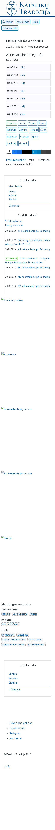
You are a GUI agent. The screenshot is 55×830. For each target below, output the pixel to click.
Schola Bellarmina (36, 644)
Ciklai (35, 21)
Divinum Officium (10, 624)
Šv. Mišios (7, 21)
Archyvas (15, 733)
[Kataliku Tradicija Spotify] (41, 28)
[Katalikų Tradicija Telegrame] (25, 707)
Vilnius (12, 191)
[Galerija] (27, 567)
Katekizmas (23, 21)
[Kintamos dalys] (8, 234)
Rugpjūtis (12, 136)
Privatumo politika (21, 723)
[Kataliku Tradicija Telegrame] (36, 28)
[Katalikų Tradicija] (37, 707)
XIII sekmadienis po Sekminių (34, 267)
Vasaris (32, 123)
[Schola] (11, 234)
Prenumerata (9, 28)
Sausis (22, 123)
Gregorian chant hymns (13, 644)
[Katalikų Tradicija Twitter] (19, 707)
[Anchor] (20, 59)
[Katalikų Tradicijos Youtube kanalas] (27, 503)
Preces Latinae (35, 639)
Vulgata (33, 613)
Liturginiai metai (14, 225)
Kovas (42, 123)
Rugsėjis (24, 136)
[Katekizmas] (23, 379)
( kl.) (22, 67)
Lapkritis (12, 143)
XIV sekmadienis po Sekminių (34, 276)
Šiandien (11, 123)
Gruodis (23, 143)
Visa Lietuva (15, 186)
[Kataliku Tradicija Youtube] (26, 28)
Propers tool (8, 634)
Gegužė (23, 129)
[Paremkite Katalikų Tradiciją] (27, 438)
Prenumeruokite (16, 160)
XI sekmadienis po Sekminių (34, 231)
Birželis (34, 129)
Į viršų (7, 766)
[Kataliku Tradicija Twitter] (31, 28)
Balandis (11, 129)
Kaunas (13, 195)
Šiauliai (12, 199)
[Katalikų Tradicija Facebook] (21, 28)
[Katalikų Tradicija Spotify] (31, 707)
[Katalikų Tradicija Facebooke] (7, 707)
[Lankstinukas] (6, 234)
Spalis (35, 136)
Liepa (43, 129)
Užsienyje (14, 205)
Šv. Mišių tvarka (13, 221)
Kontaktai (16, 738)
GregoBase (22, 634)
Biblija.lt (6, 613)
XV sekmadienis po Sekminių (34, 286)
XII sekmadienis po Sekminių (34, 249)
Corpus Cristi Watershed (13, 639)
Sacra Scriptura (20, 613)
